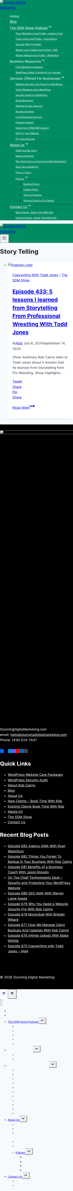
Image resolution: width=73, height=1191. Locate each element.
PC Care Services (25, 138)
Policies (20, 1152)
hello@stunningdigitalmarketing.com (38, 735)
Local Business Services (29, 117)
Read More (23, 408)
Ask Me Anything (25, 111)
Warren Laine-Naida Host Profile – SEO (37, 49)
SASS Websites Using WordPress (33, 89)
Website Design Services (29, 105)
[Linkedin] (22, 751)
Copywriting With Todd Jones (35, 275)
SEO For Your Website (27, 133)
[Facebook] (2, 751)
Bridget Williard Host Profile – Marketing (37, 55)
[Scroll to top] (4, 994)
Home (14, 16)
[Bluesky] (10, 751)
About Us (15, 796)
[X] (6, 751)
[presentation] (40, 265)
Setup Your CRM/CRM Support (32, 127)
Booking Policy (31, 184)
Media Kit (15, 812)
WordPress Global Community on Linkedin (38, 72)
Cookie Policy (31, 189)
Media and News (25, 155)
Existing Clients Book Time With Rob (36, 806)
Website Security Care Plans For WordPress (39, 84)
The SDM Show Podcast (23, 1021)
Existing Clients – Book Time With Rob (36, 217)
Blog (13, 22)
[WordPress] (26, 751)
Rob (19, 343)
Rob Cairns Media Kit (27, 166)
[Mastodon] (14, 751)
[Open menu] (4, 238)
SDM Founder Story (26, 150)
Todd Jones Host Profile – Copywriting (36, 38)
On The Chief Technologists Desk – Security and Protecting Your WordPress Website (39, 883)
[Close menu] (1, 1002)
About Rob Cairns (21, 785)
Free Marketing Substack (29, 67)
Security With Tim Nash (28, 44)
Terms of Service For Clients (38, 200)
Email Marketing (24, 100)
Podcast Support (25, 122)
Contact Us (16, 822)
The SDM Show (20, 817)
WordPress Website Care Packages (35, 775)
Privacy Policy (23, 172)
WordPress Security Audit (28, 780)
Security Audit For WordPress (31, 95)
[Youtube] (18, 751)
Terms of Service (32, 194)
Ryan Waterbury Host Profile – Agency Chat (39, 33)
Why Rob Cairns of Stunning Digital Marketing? (41, 161)
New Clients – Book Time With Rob (34, 212)
